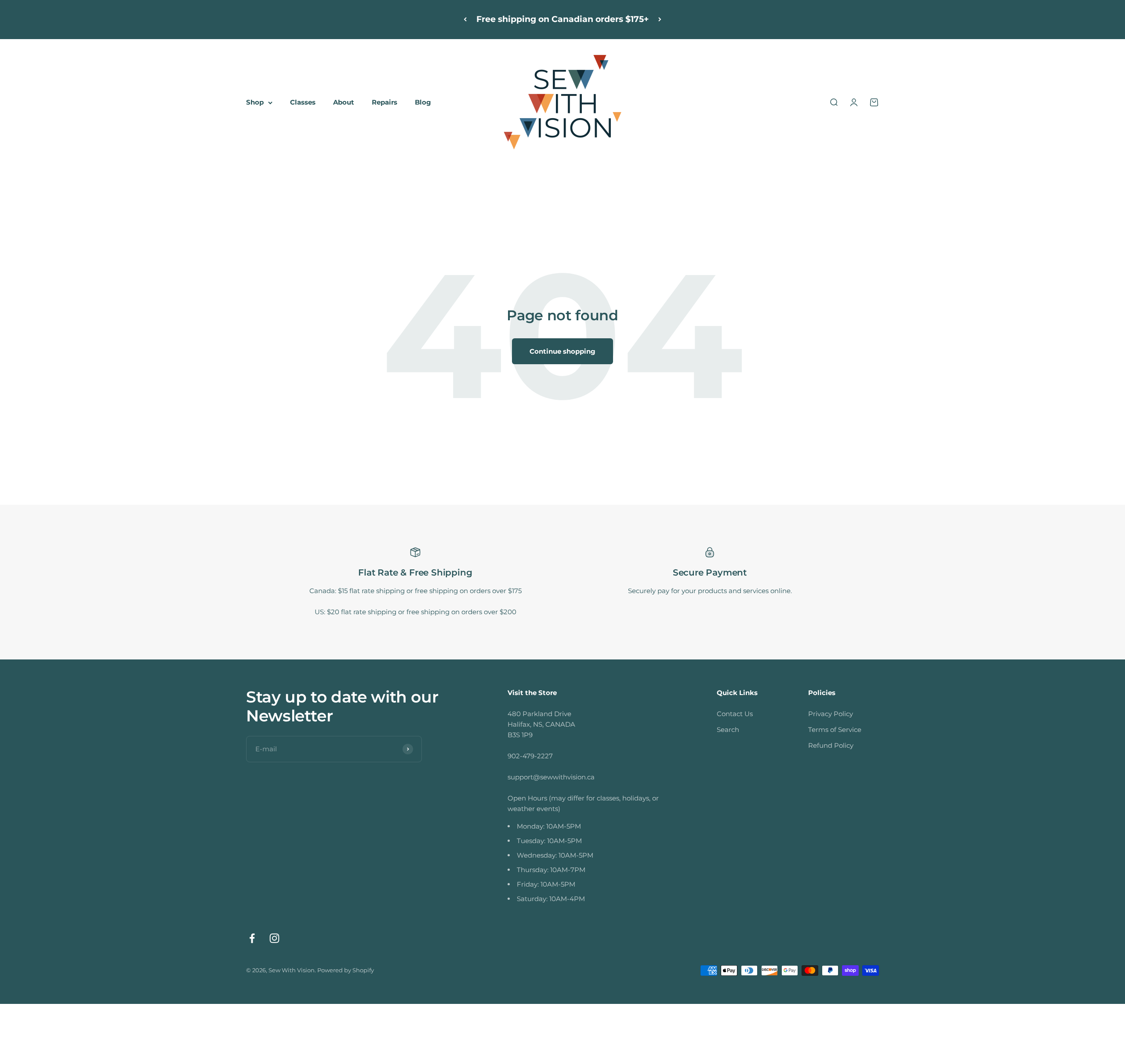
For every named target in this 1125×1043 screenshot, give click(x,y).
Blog (423, 102)
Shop (255, 102)
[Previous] (465, 19)
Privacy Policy (830, 714)
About (343, 102)
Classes (303, 102)
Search (728, 729)
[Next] (659, 19)
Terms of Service (834, 729)
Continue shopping (562, 351)
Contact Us (735, 714)
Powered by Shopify (345, 970)
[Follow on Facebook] (252, 938)
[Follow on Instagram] (274, 938)
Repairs (384, 102)
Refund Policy (830, 745)
